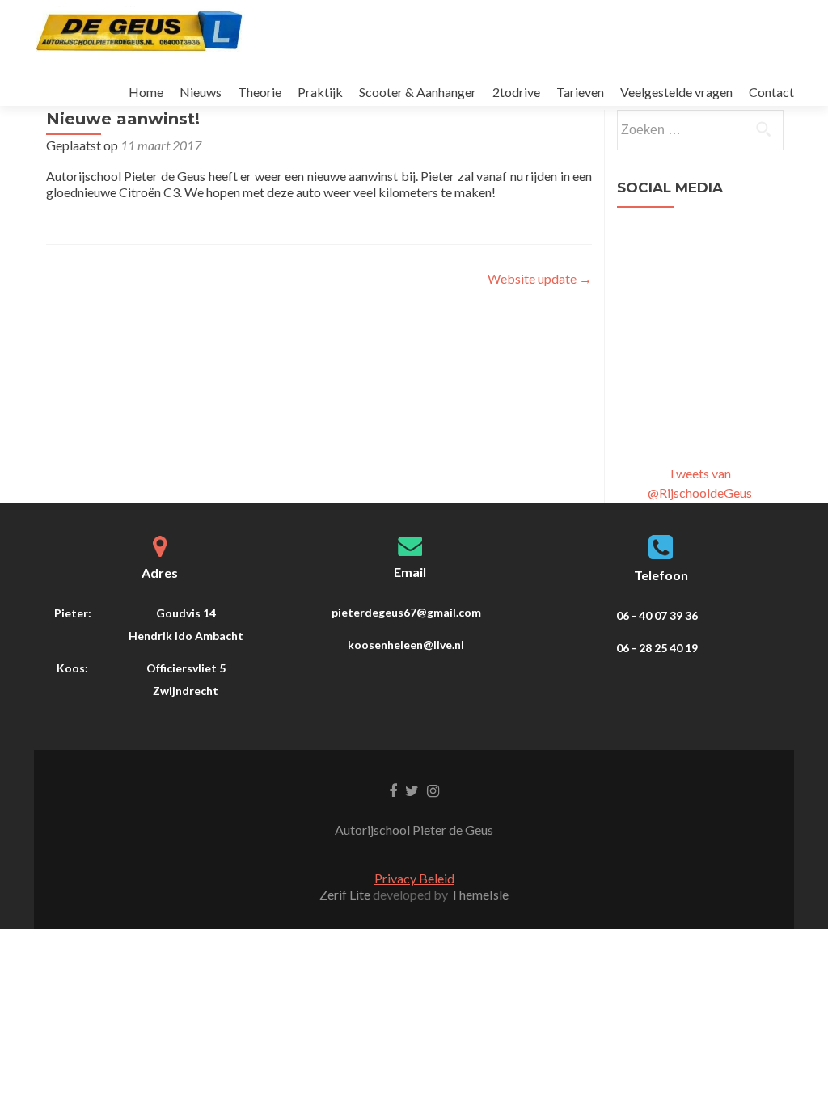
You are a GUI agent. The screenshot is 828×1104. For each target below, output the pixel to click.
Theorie (259, 91)
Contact (771, 91)
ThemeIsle (479, 894)
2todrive (516, 91)
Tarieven (580, 91)
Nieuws (201, 91)
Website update (540, 278)
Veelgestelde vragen (676, 91)
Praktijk (320, 91)
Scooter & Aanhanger (417, 91)
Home (146, 91)
